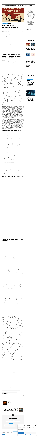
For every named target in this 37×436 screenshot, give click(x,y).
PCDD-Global (7, 31)
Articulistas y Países (25, 5)
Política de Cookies (23, 434)
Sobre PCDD (9, 5)
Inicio (6, 5)
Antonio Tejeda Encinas (4, 23)
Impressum (31, 434)
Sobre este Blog (13, 5)
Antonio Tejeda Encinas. (7, 33)
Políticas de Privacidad (16, 431)
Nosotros (12, 431)
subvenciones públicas (4, 393)
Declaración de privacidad (27, 434)
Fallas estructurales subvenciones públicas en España (28, 49)
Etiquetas (27, 34)
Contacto (30, 5)
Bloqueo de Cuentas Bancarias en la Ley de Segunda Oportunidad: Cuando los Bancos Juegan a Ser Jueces (33, 61)
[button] (35, 425)
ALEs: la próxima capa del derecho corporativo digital (30, 99)
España (9, 23)
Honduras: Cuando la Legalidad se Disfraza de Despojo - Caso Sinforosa (33, 49)
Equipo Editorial (19, 5)
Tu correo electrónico (12, 420)
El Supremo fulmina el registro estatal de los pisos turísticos (30, 83)
